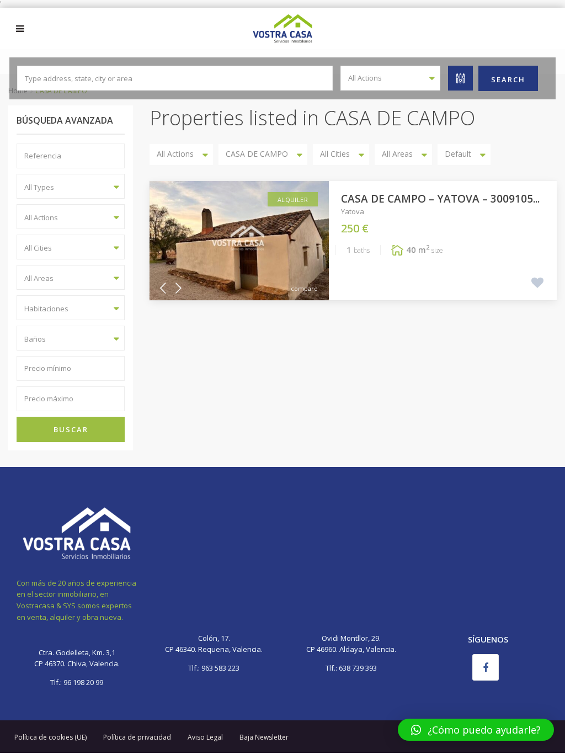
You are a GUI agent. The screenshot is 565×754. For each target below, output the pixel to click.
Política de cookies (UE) (50, 737)
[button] (476, 730)
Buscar (71, 429)
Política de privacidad (137, 737)
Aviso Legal (205, 737)
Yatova (352, 211)
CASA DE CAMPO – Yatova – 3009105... (440, 199)
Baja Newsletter (264, 737)
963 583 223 (220, 668)
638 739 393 (358, 668)
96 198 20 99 (82, 682)
